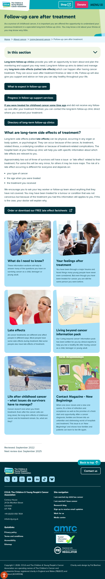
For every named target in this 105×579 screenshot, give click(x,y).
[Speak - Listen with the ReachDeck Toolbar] (4, 575)
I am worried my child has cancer (68, 497)
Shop (64, 4)
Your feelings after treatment (69, 263)
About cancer (20, 39)
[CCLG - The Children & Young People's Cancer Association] (16, 5)
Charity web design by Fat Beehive (86, 565)
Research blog (60, 505)
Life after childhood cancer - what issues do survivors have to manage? (27, 400)
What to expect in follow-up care (27, 86)
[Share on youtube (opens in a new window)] (29, 479)
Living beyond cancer (40, 39)
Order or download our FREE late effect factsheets (37, 210)
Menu (95, 5)
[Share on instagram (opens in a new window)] (22, 479)
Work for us (59, 513)
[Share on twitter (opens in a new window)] (7, 479)
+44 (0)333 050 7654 (13, 513)
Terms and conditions (13, 536)
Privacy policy (10, 532)
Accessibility (10, 540)
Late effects (16, 330)
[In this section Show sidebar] (95, 52)
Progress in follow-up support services (30, 97)
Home (7, 39)
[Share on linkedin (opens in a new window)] (37, 479)
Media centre (59, 517)
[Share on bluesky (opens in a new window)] (52, 479)
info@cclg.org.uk (11, 518)
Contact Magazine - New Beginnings (74, 398)
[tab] (8, 39)
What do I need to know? (26, 261)
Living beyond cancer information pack (71, 332)
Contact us (90, 470)
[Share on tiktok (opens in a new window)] (44, 479)
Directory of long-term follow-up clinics (31, 122)
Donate (81, 4)
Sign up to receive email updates (68, 509)
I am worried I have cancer (65, 501)
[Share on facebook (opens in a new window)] (14, 479)
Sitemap (8, 544)
